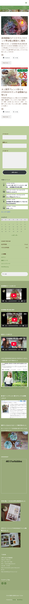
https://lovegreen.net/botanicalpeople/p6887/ (13, 387)
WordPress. (20, 599)
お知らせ (21, 33)
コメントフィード (5, 263)
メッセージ (5, 150)
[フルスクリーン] (24, 301)
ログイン (3, 257)
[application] (14, 295)
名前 (4, 142)
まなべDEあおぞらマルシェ (13, 197)
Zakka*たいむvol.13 (11, 192)
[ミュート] (22, 301)
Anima (14, 599)
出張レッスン (9, 208)
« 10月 (13, 235)
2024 (14, 10)
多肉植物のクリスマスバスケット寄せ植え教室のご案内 (14, 39)
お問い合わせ (14, 172)
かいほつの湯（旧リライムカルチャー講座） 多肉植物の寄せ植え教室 (16, 186)
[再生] (3, 301)
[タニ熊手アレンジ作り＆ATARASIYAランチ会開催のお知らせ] (14, 77)
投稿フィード (4, 260)
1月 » (16, 235)
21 (13, 229)
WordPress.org (5, 266)
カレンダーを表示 (5, 212)
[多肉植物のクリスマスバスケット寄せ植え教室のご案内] (14, 25)
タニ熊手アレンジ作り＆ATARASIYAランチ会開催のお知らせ (14, 92)
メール (5, 133)
